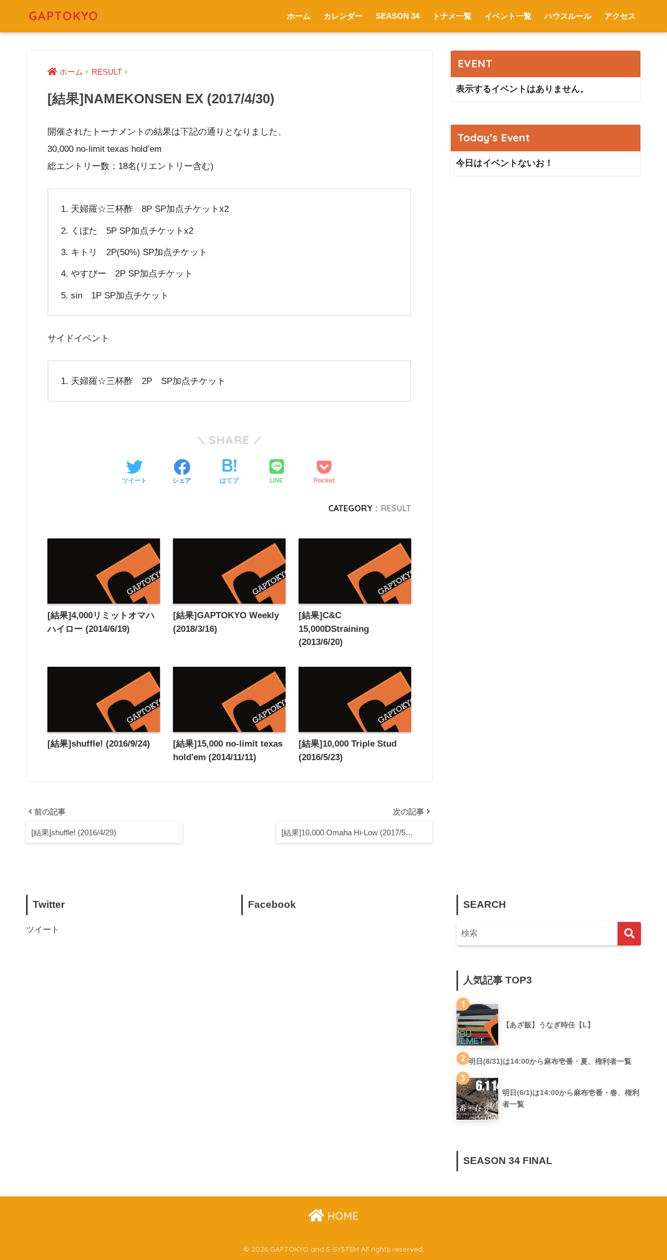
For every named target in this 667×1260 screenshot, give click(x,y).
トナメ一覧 (452, 15)
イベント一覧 (508, 15)
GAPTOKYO (63, 15)
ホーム (299, 15)
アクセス (620, 15)
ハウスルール (568, 15)
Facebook (272, 904)
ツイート (42, 929)
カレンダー (343, 15)
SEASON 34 (397, 15)
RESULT (396, 508)
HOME (341, 1215)
